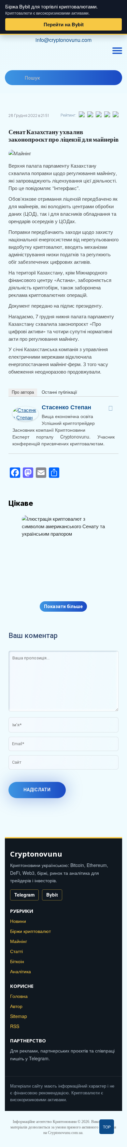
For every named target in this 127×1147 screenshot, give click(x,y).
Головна (19, 996)
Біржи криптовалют (30, 931)
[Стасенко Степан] (25, 409)
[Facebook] (110, 408)
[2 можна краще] (90, 114)
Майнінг (18, 941)
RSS (14, 1026)
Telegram (24, 894)
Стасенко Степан (66, 407)
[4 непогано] (107, 114)
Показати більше (63, 606)
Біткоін (17, 961)
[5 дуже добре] (116, 114)
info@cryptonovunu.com (63, 40)
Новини (18, 921)
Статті (16, 951)
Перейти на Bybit (64, 24)
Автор (16, 1006)
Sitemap (18, 1016)
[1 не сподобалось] (82, 114)
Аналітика (20, 971)
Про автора (23, 392)
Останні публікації (59, 392)
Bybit (52, 894)
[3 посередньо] (99, 114)
